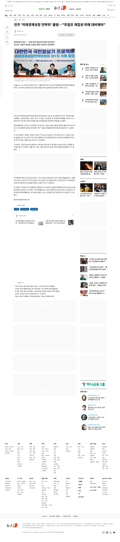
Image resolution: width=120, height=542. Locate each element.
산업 (103, 444)
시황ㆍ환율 (93, 457)
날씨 (18, 460)
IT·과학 (19, 478)
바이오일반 (32, 488)
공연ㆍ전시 (44, 481)
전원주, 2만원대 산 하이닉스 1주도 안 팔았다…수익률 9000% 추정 (98, 277)
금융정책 (92, 449)
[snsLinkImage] (104, 532)
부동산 (7, 478)
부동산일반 (8, 481)
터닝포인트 (105, 490)
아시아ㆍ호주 (45, 451)
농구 (67, 492)
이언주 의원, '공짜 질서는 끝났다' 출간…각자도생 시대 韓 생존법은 (35, 286)
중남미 (43, 457)
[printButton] (7, 41)
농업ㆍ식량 (32, 457)
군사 (79, 449)
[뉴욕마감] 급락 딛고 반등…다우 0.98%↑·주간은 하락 (74, 1)
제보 (114, 5)
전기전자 (104, 451)
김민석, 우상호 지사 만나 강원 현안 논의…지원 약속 (30, 294)
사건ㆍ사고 (20, 447)
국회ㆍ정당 (8, 449)
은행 (91, 451)
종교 (43, 486)
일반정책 (7, 483)
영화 (55, 486)
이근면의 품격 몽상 (93, 415)
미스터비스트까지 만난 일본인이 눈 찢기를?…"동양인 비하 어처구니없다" (36, 1)
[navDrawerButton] (6, 5)
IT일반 (19, 488)
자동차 (104, 453)
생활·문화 (45, 478)
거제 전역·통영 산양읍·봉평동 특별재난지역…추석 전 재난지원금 (55, 222)
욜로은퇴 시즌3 (92, 405)
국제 (43, 444)
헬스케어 (31, 486)
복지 (18, 453)
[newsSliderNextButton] (105, 64)
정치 (15, 20)
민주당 (16, 209)
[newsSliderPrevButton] (100, 64)
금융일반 (92, 447)
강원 (55, 455)
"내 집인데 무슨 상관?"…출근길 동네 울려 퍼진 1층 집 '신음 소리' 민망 (98, 269)
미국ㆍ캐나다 (45, 449)
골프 (67, 494)
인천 (55, 453)
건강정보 (44, 494)
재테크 (91, 460)
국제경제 (44, 460)
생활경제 (104, 460)
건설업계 (7, 490)
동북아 (43, 447)
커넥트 (110, 5)
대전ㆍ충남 (56, 460)
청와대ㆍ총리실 (9, 447)
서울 (55, 449)
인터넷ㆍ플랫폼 (21, 481)
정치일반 (7, 453)
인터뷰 (55, 492)
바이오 (31, 478)
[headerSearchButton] (12, 5)
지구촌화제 (44, 468)
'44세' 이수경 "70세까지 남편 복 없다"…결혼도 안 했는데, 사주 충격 (98, 285)
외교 (67, 444)
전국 (55, 444)
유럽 (43, 453)
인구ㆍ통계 (32, 453)
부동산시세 (8, 488)
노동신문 (78, 9)
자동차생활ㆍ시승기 (47, 505)
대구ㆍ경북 (56, 466)
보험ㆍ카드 (93, 453)
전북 (55, 462)
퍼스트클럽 (105, 494)
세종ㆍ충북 (56, 457)
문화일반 (44, 490)
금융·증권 (93, 444)
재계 (103, 449)
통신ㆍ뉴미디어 (21, 483)
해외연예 (56, 490)
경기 (55, 451)
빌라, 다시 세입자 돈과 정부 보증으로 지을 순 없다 (96, 428)
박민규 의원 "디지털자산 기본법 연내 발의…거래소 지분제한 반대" (34, 296)
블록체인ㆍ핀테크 (94, 462)
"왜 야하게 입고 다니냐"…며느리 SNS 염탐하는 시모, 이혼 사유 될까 (97, 293)
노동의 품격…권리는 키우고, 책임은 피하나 (96, 418)
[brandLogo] (60, 7)
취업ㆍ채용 (105, 468)
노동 (18, 455)
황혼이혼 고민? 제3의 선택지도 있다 (96, 408)
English (71, 9)
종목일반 (68, 496)
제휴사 (92, 478)
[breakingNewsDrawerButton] (9, 5)
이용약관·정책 (66, 516)
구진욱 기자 (20, 31)
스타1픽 (104, 486)
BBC (91, 481)
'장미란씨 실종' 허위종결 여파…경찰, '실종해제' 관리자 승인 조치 (92, 94)
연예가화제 (56, 481)
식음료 (104, 464)
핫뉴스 (82, 256)
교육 (18, 451)
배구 (67, 490)
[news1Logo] (12, 525)
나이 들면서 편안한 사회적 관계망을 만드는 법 (96, 399)
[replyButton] (7, 32)
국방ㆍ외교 (69, 447)
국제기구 (44, 464)
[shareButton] (7, 27)
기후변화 (44, 462)
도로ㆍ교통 (44, 501)
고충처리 (75, 516)
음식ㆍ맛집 (44, 507)
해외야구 (68, 483)
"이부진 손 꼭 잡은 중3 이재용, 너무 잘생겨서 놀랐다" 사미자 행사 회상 (98, 261)
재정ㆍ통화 (32, 449)
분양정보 (7, 486)
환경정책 (31, 460)
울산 (55, 470)
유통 (103, 457)
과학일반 (19, 494)
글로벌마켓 (93, 483)
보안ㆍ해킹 (20, 490)
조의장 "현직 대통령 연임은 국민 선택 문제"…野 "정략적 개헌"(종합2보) (36, 289)
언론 (43, 492)
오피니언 (83, 391)
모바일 (19, 486)
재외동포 (68, 451)
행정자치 (56, 447)
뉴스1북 (104, 492)
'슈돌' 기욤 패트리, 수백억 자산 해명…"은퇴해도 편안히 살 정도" (92, 86)
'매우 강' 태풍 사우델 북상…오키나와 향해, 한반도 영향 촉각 (91, 78)
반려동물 (44, 503)
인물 (18, 462)
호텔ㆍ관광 (105, 466)
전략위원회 (34, 209)
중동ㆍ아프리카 (46, 455)
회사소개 (44, 516)
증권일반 (92, 455)
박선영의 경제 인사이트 (94, 425)
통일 (67, 449)
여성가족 (19, 464)
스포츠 (82, 181)
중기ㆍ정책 (105, 455)
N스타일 (56, 494)
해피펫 (48, 9)
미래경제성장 (24, 209)
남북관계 (80, 457)
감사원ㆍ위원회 (9, 451)
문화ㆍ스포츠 (81, 455)
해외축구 (68, 488)
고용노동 (31, 455)
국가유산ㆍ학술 (46, 488)
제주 (55, 473)
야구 (67, 481)
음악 (55, 488)
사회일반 (19, 466)
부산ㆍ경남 (56, 468)
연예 (81, 159)
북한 (79, 444)
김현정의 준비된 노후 (93, 395)
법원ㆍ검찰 (20, 449)
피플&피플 (44, 466)
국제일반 (44, 470)
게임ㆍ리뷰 (20, 492)
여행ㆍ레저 (44, 496)
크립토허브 (41, 9)
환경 (18, 457)
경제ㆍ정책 (32, 447)
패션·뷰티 (104, 462)
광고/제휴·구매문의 (55, 516)
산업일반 (104, 447)
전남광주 (56, 464)
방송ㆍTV (56, 483)
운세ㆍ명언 (44, 499)
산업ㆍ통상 (32, 451)
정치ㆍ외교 (81, 447)
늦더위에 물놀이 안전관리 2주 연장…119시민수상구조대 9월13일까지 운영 (25, 222)
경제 (30, 444)
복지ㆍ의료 (32, 481)
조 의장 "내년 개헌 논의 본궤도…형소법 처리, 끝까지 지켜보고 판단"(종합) (37, 291)
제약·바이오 (32, 483)
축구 (67, 486)
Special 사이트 (107, 478)
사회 (18, 444)
